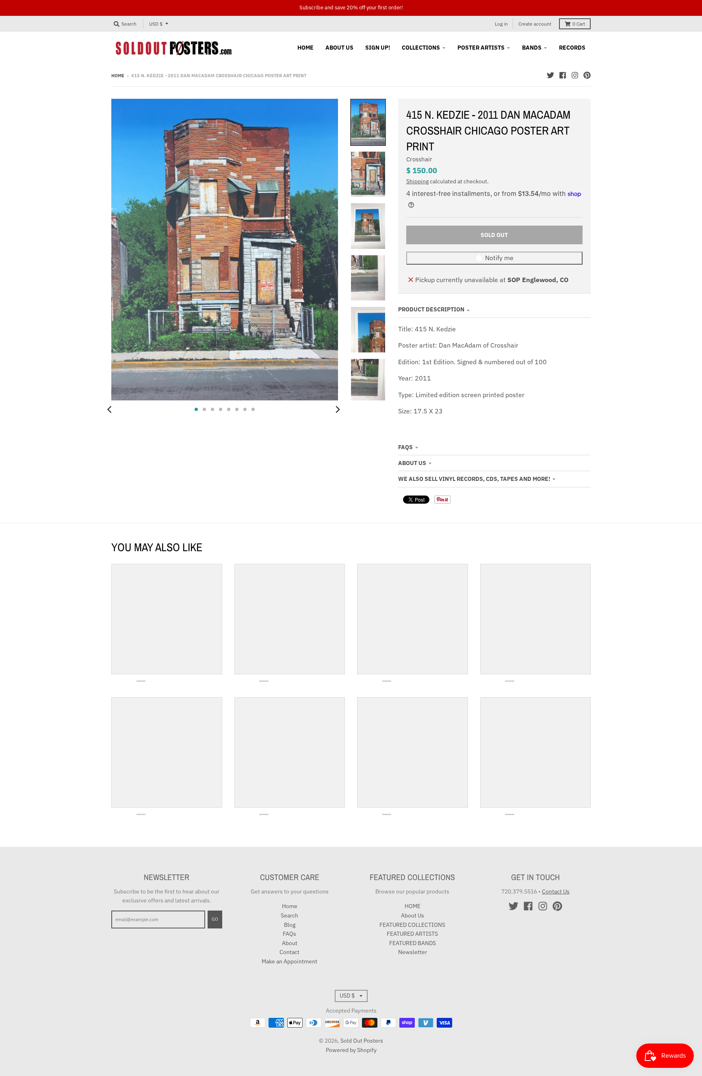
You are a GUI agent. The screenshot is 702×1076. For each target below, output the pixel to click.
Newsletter (412, 952)
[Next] (337, 409)
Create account (534, 24)
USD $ (155, 24)
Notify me (499, 258)
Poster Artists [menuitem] (481, 47)
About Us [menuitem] (339, 47)
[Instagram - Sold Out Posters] (574, 75)
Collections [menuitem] (421, 47)
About (289, 943)
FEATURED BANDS (412, 943)
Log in (501, 24)
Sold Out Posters (361, 1040)
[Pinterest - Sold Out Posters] (587, 75)
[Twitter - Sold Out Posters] (550, 75)
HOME (412, 906)
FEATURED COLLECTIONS (412, 924)
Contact (289, 952)
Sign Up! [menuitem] (377, 47)
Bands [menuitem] (532, 47)
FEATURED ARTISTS (412, 933)
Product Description (431, 309)
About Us (412, 463)
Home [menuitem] (305, 47)
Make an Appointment (289, 961)
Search (289, 915)
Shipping (417, 181)
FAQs (405, 447)
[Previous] (110, 409)
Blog (289, 924)
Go (215, 919)
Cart (578, 24)
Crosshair (419, 159)
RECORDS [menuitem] (572, 47)
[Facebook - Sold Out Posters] (562, 75)
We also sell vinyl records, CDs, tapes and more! (474, 479)
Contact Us (556, 891)
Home (117, 75)
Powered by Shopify (351, 1050)
